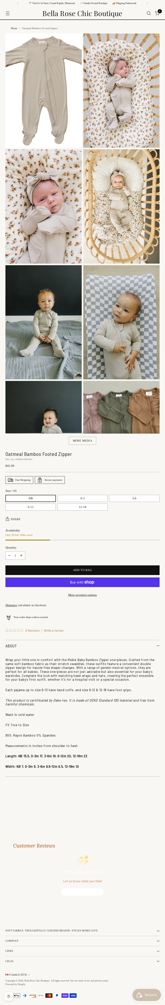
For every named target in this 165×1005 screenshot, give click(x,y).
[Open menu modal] (7, 13)
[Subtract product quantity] (9, 556)
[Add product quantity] (21, 556)
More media (82, 440)
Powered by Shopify (15, 984)
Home (14, 28)
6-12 (31, 507)
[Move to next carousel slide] (156, 806)
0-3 (82, 498)
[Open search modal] (149, 13)
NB (31, 498)
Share (16, 519)
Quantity (10, 547)
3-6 (134, 498)
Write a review (54, 630)
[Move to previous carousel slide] (146, 807)
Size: (11, 490)
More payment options (82, 595)
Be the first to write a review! (82, 892)
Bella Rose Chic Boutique (37, 980)
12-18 (82, 507)
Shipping (11, 605)
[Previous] (17, 3)
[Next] (147, 3)
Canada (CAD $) (18, 974)
